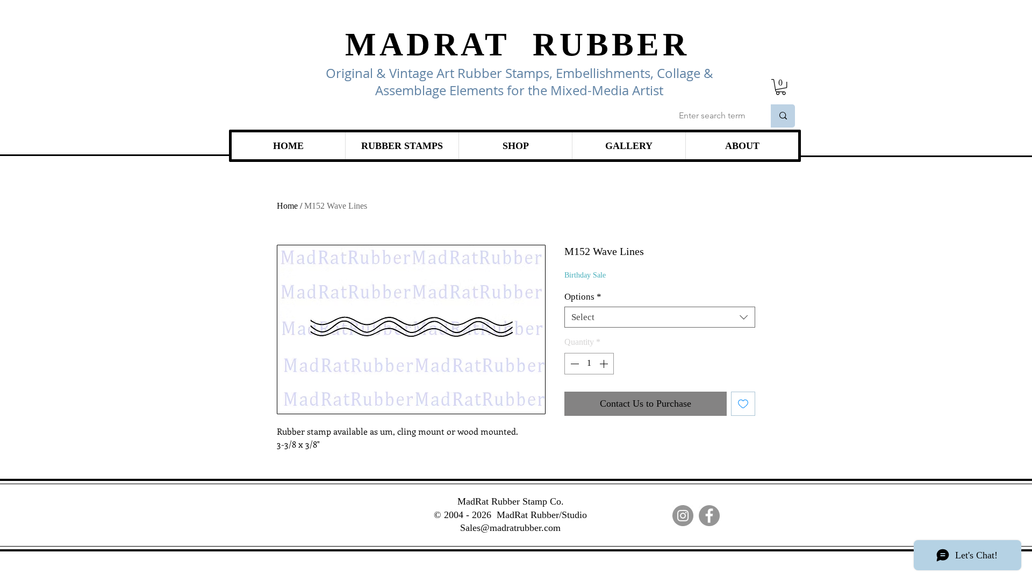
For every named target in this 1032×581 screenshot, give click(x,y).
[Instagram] (682, 515)
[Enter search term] (783, 115)
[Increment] (604, 363)
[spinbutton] (589, 363)
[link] (780, 87)
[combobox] (659, 317)
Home (287, 205)
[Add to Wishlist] (743, 404)
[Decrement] (573, 363)
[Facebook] (709, 515)
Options (582, 297)
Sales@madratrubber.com (510, 527)
